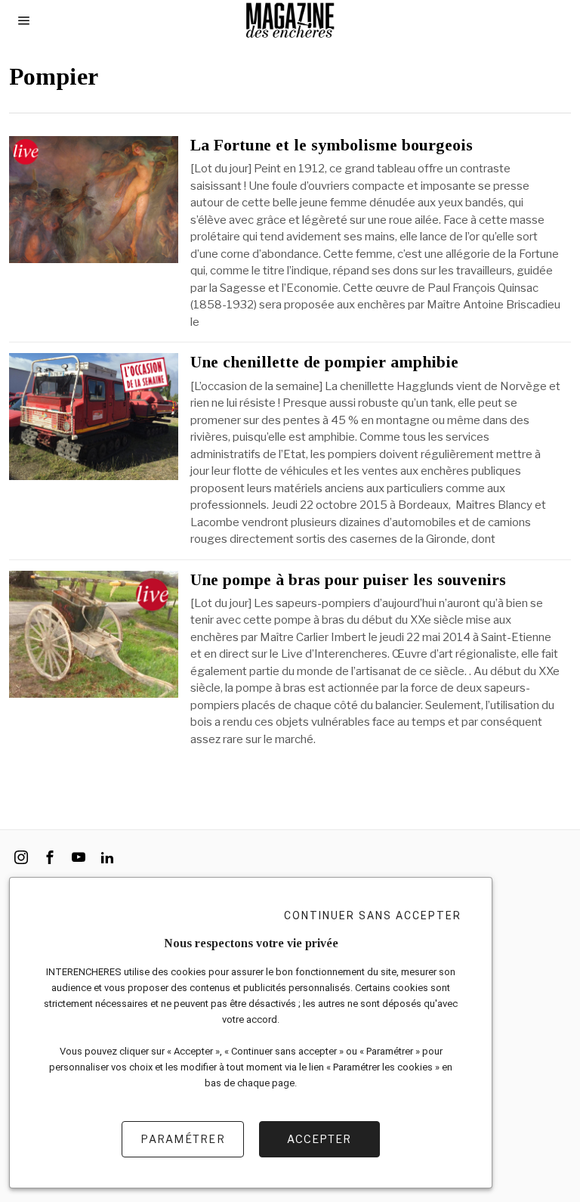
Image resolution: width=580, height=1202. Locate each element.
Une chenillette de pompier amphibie (324, 362)
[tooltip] (21, 857)
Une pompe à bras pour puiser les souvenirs (348, 580)
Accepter (319, 1138)
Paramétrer (182, 1138)
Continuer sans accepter (372, 915)
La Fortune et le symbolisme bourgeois (331, 145)
